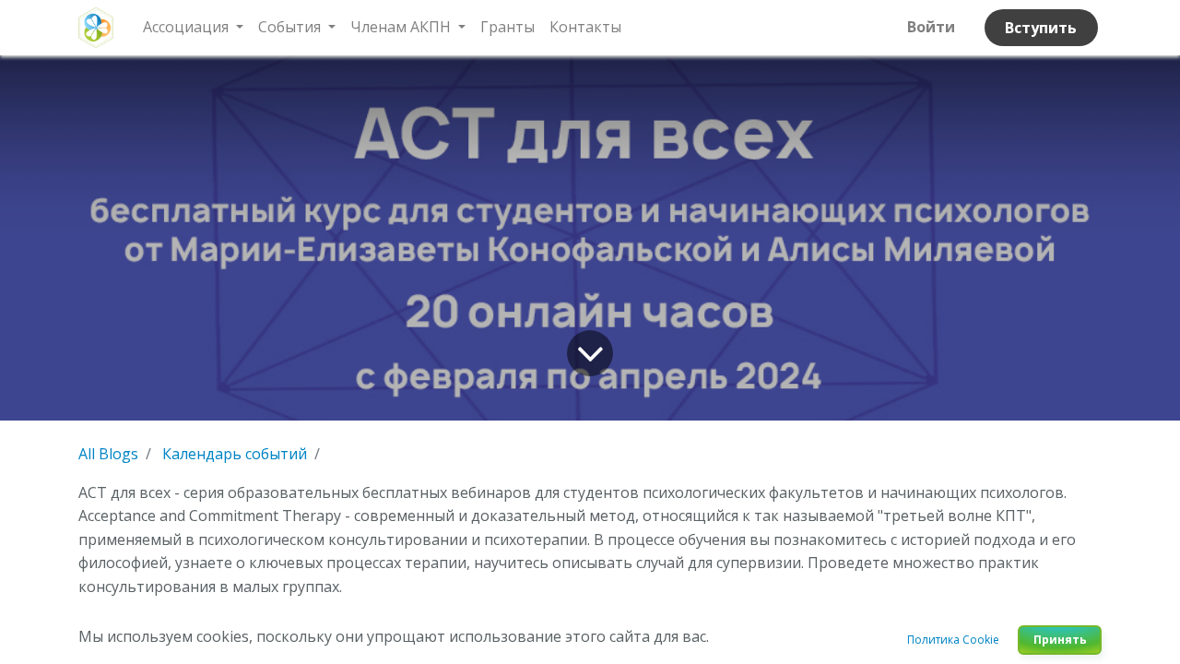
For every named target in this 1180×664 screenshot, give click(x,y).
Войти (931, 27)
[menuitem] (507, 27)
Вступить (1041, 28)
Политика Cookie (953, 639)
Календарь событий (234, 454)
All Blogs (108, 454)
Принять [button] (1060, 639)
